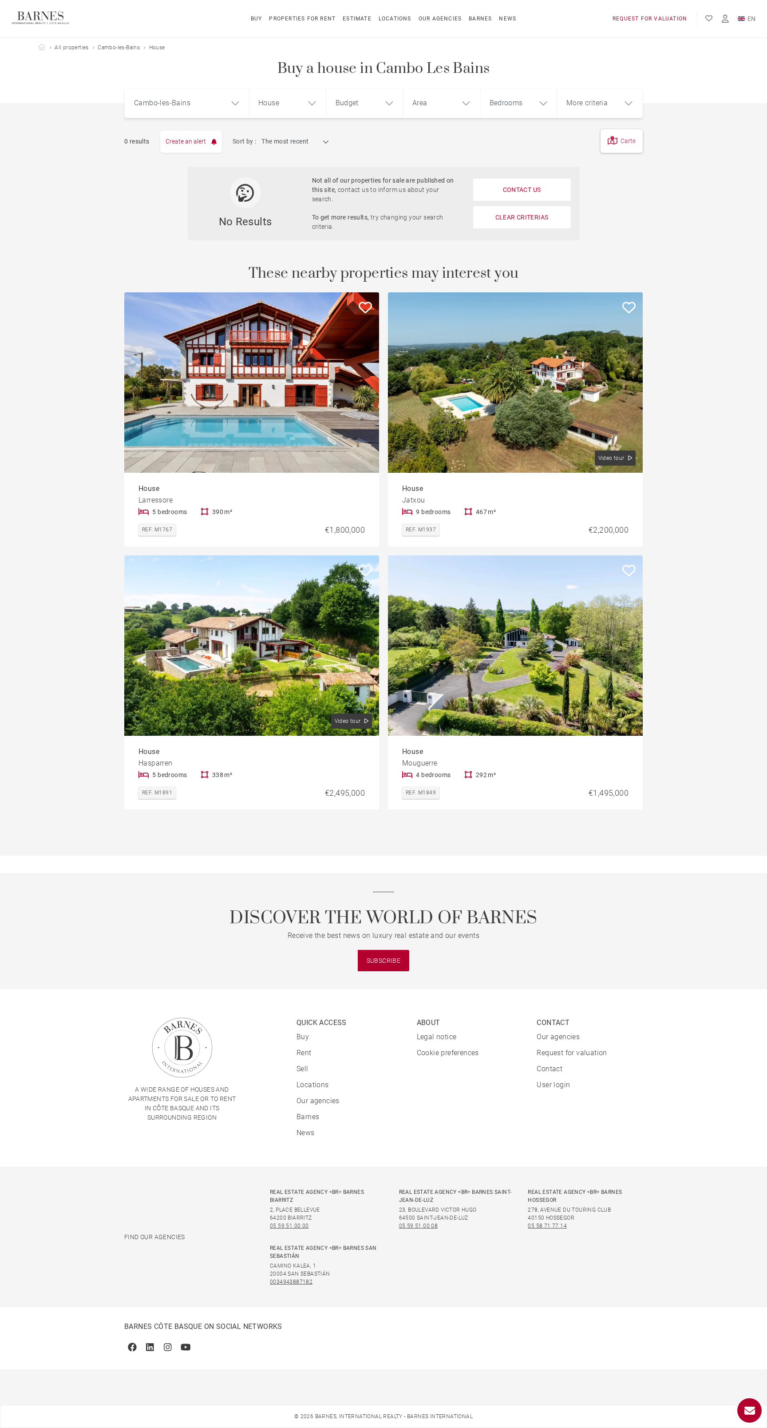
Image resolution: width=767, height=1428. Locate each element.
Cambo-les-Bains (119, 47)
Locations (395, 19)
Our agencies (440, 19)
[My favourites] (708, 18)
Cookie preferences (448, 1053)
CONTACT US (522, 189)
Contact (549, 1069)
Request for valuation (650, 19)
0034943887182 (291, 1282)
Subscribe (384, 960)
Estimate (357, 19)
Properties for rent (302, 19)
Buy (256, 19)
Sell (302, 1069)
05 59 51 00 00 (289, 1226)
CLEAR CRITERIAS (522, 217)
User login (553, 1085)
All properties (72, 47)
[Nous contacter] (749, 1410)
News (507, 19)
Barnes (480, 19)
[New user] (725, 19)
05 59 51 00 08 (418, 1226)
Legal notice (437, 1037)
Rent (304, 1053)
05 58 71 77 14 (547, 1226)
